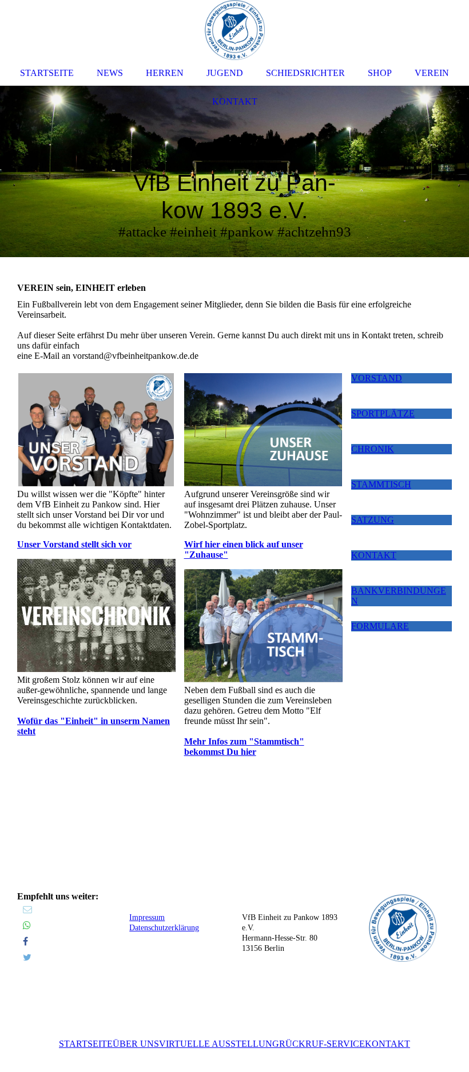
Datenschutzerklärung (164, 927)
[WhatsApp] (27, 925)
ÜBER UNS (136, 1044)
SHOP (380, 73)
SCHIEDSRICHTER (305, 73)
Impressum (147, 917)
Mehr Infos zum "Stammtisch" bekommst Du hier (244, 747)
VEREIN (432, 73)
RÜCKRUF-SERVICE (322, 1044)
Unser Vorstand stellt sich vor (74, 544)
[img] (234, 171)
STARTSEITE (86, 1044)
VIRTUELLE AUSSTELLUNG (219, 1044)
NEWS (110, 73)
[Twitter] (27, 957)
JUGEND (224, 73)
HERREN (165, 73)
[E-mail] (27, 909)
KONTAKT (387, 1044)
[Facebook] (25, 941)
